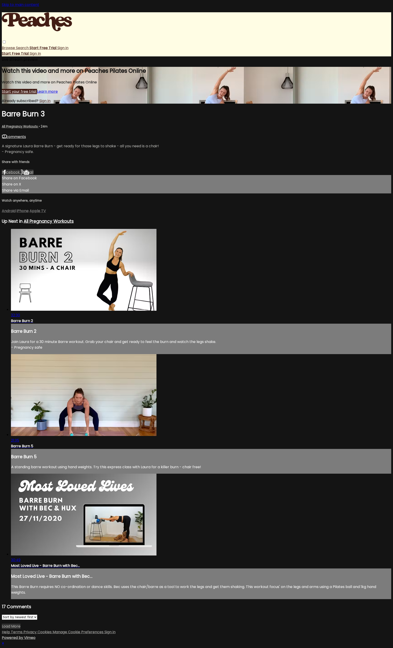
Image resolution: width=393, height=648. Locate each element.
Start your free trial (19, 91)
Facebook (11, 172)
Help (6, 632)
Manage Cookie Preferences (78, 632)
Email (28, 172)
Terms (17, 632)
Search (23, 47)
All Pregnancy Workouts (20, 126)
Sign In (35, 53)
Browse (9, 47)
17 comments (14, 136)
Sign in (62, 47)
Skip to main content (20, 4)
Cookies (45, 632)
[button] (4, 41)
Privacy (30, 632)
